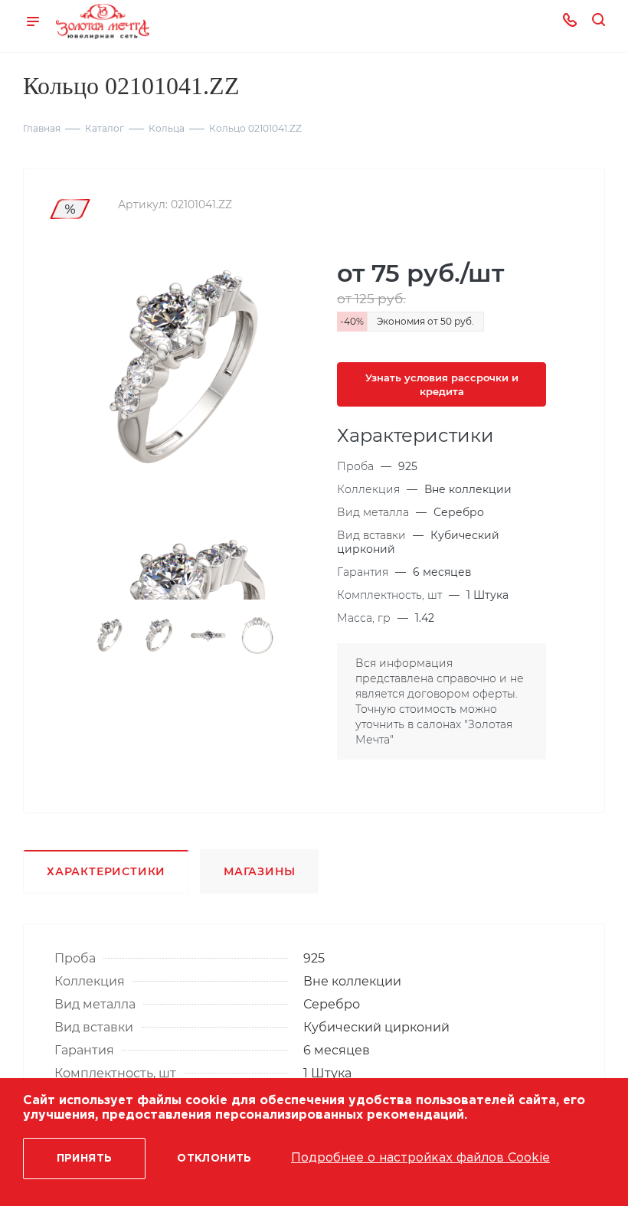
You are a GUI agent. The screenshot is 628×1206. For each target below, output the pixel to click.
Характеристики (106, 871)
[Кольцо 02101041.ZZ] (188, 370)
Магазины (259, 871)
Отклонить (214, 1158)
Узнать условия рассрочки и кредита (441, 384)
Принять (85, 1158)
